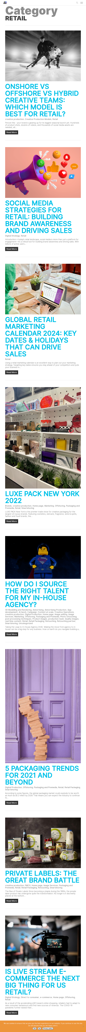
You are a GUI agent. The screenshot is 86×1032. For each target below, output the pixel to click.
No (39, 1028)
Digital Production (33, 614)
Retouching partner (66, 621)
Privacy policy (48, 1028)
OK (35, 1028)
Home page (38, 506)
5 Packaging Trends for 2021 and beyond (42, 775)
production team (56, 619)
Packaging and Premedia (47, 617)
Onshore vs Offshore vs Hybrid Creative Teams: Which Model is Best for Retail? (42, 100)
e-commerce (46, 997)
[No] (83, 1026)
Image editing (61, 614)
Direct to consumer (30, 997)
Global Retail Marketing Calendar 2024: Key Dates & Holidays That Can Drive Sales (41, 336)
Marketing (49, 506)
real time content (13, 621)
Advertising (38, 610)
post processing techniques (18, 619)
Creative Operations (64, 612)
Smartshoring (28, 508)
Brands (8, 506)
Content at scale (46, 612)
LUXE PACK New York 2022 (42, 497)
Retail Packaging (36, 621)
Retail (55, 119)
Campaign (32, 612)
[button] (81, 3)
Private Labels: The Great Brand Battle (42, 876)
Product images (39, 619)
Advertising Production (55, 610)
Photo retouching (68, 617)
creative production (14, 119)
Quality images (72, 619)
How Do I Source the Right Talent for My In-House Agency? (37, 594)
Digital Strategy (12, 236)
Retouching (50, 621)
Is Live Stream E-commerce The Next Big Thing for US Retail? (42, 981)
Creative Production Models (38, 119)
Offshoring (60, 506)
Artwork (22, 612)
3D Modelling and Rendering (18, 610)
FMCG (28, 885)
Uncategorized (26, 623)
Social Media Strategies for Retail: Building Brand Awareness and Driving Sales (38, 216)
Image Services (51, 885)
